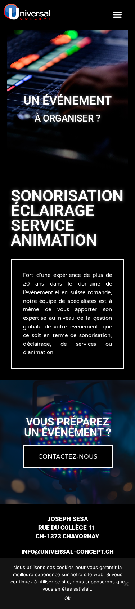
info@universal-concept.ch (67, 551)
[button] (117, 14)
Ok (67, 598)
